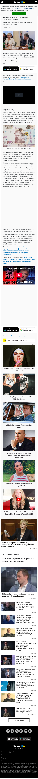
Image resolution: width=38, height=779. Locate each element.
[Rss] (8, 731)
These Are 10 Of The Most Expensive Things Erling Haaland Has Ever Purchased (19, 455)
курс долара (22, 336)
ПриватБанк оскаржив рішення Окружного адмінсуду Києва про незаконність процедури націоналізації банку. (19, 260)
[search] (2, 2)
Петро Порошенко (12, 336)
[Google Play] (25, 739)
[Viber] (17, 731)
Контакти (4, 761)
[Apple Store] (13, 739)
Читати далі (19, 720)
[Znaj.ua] (19, 2)
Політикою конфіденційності (24, 8)
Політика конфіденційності (9, 752)
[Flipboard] (25, 731)
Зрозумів (19, 13)
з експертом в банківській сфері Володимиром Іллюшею (17, 78)
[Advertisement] (19, 208)
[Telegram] (12, 731)
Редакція (4, 758)
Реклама (4, 755)
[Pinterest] (30, 731)
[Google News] (21, 731)
